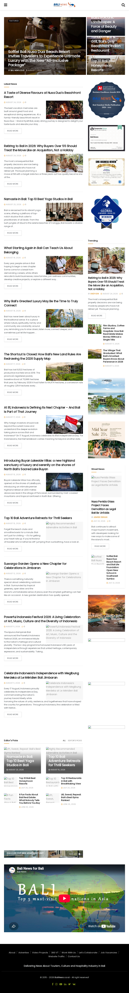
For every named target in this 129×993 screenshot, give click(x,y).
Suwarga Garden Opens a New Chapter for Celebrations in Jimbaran (35, 566)
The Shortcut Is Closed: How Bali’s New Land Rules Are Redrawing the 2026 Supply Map (42, 356)
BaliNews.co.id (62, 977)
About (12, 952)
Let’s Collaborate (88, 952)
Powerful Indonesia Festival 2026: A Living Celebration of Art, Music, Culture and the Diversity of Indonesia (42, 619)
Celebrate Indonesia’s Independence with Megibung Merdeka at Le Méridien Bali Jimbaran (41, 675)
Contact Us (74, 956)
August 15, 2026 (13, 474)
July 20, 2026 (69, 788)
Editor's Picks (75, 740)
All (64, 740)
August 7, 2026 (35, 70)
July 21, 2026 (114, 583)
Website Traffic (56, 956)
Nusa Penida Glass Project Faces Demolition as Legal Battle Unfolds (103, 507)
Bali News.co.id (17, 70)
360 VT (54, 952)
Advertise (23, 952)
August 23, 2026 (13, 204)
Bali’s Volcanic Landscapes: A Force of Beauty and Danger (104, 24)
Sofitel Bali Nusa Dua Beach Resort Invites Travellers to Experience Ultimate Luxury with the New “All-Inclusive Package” (44, 58)
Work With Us (69, 952)
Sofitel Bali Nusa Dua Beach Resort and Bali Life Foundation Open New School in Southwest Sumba (113, 567)
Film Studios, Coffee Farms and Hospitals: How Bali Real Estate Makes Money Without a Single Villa (113, 332)
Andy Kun (94, 293)
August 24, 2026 (13, 102)
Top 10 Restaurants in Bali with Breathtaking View (71, 781)
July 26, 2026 (27, 788)
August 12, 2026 (13, 573)
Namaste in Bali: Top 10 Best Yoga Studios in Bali (38, 199)
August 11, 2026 (13, 626)
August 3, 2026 (112, 366)
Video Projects (40, 952)
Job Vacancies (109, 952)
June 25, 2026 (69, 804)
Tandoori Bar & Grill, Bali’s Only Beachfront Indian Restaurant (105, 43)
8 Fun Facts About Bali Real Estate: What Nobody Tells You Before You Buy (29, 799)
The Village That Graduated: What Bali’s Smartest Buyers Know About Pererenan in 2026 (113, 356)
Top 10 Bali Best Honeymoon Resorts (103, 65)
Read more (12, 130)
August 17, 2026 (13, 364)
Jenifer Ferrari (101, 517)
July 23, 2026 (99, 521)
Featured (14, 21)
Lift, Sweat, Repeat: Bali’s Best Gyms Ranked (71, 797)
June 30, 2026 (27, 807)
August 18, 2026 (13, 257)
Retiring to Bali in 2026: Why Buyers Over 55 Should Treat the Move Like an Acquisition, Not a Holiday (40, 148)
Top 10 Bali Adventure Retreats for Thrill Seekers (38, 518)
